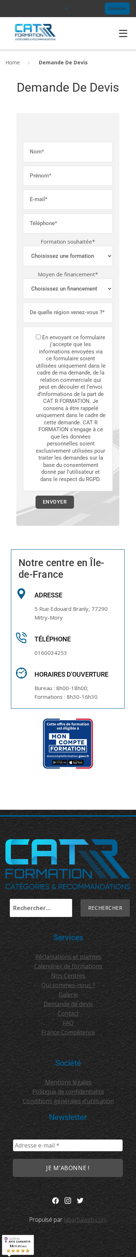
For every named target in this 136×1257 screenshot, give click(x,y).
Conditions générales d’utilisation (68, 1101)
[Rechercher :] (41, 908)
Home (12, 62)
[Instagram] (68, 1200)
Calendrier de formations (68, 966)
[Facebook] (55, 1200)
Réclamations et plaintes (68, 957)
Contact (68, 1013)
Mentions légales (68, 1082)
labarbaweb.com (85, 1220)
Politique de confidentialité (68, 1092)
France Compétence (68, 1032)
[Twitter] (80, 1200)
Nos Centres (68, 976)
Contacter (117, 8)
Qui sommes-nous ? (68, 985)
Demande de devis (68, 1004)
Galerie (68, 994)
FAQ (68, 1023)
